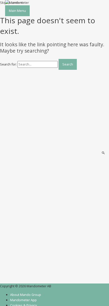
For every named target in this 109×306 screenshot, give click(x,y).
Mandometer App (23, 300)
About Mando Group (25, 294)
